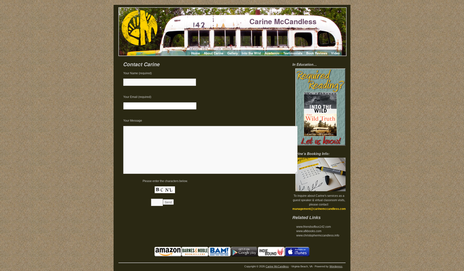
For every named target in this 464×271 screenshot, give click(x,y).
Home (195, 53)
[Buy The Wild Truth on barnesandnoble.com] (195, 255)
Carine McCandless (283, 21)
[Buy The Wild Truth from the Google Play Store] (244, 255)
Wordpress (335, 266)
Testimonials (292, 53)
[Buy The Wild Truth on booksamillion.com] (220, 255)
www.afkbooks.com (308, 231)
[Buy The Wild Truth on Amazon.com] (167, 255)
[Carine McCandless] (139, 44)
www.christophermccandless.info (317, 235)
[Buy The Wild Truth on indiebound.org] (271, 255)
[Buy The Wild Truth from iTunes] (297, 255)
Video (335, 53)
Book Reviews (316, 53)
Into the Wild (251, 53)
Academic (272, 53)
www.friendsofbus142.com (313, 226)
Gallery (232, 53)
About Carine (213, 53)
